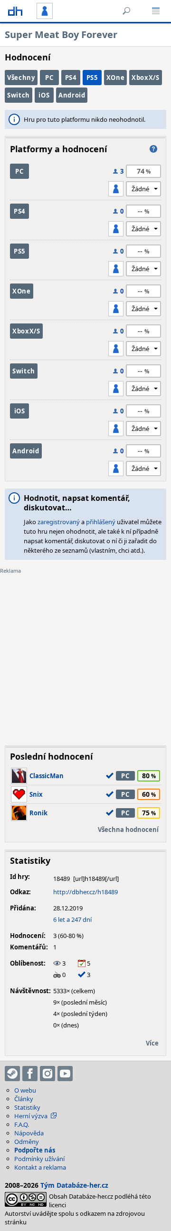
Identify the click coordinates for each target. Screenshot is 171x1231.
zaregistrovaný (59, 522)
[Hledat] (126, 11)
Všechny (21, 77)
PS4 (70, 77)
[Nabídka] (156, 11)
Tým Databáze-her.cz (74, 1185)
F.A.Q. (21, 1124)
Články (23, 1098)
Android (72, 95)
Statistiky (27, 1107)
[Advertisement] (85, 652)
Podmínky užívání (39, 1158)
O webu (25, 1090)
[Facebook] (30, 1073)
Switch (18, 95)
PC (49, 77)
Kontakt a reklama (40, 1167)
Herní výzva (31, 1116)
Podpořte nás (34, 1150)
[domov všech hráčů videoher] (15, 11)
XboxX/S (146, 77)
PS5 (92, 77)
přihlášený (100, 522)
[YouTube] (65, 1073)
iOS (43, 95)
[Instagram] (47, 1073)
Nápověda (29, 1133)
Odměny (26, 1141)
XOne (115, 77)
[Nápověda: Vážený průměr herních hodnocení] (153, 148)
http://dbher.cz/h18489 (85, 892)
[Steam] (12, 1073)
